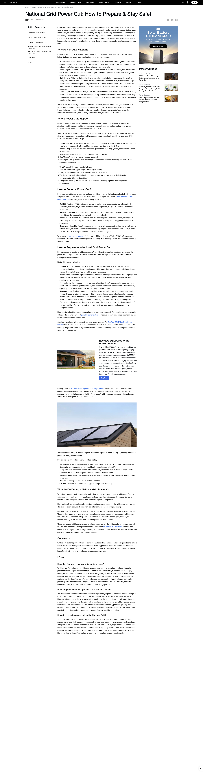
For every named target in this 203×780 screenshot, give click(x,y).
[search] (183, 2)
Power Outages (144, 73)
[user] (187, 2)
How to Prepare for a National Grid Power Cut (39, 47)
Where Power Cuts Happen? (37, 37)
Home (27, 7)
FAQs (30, 63)
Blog (33, 7)
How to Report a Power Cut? (37, 42)
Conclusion (31, 57)
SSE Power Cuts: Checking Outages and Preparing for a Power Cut (149, 78)
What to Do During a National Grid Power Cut (39, 52)
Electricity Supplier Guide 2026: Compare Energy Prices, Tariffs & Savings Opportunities (150, 89)
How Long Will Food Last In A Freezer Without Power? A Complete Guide (149, 100)
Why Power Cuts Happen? (37, 32)
